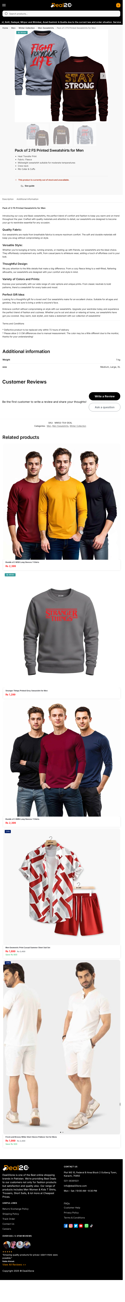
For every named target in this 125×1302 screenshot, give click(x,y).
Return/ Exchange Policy (15, 1209)
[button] (117, 5)
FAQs (67, 1203)
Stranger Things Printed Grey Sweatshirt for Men (26, 691)
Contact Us (8, 1224)
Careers (6, 1229)
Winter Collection (27, 28)
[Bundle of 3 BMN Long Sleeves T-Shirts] (61, 758)
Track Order (8, 1219)
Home (5, 28)
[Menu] (6, 5)
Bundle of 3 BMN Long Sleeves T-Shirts (22, 819)
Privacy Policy (71, 1212)
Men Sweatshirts (46, 28)
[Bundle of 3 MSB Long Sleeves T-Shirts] (61, 501)
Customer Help (72, 1207)
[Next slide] (103, 76)
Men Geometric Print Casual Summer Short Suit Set (27, 948)
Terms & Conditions (74, 1217)
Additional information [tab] (27, 199)
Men (13, 28)
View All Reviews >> (14, 1264)
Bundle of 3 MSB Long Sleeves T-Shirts (22, 562)
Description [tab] (8, 199)
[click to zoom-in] (61, 75)
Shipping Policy (10, 1214)
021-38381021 (71, 1180)
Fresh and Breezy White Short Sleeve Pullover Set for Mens (31, 1137)
